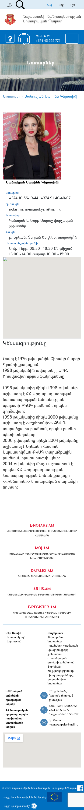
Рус (72, 5)
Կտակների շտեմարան (63, 645)
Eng (61, 5)
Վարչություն (13, 641)
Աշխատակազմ (15, 637)
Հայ (49, 5)
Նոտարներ (11, 96)
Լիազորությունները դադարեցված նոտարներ (61, 679)
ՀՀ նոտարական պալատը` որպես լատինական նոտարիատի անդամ (17, 718)
